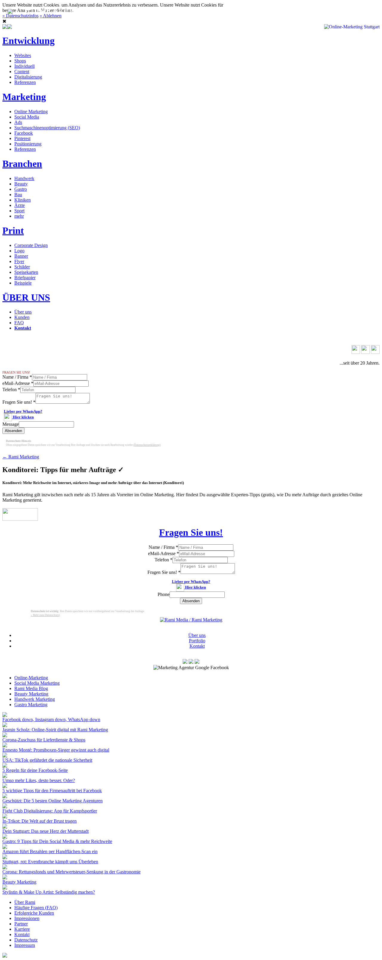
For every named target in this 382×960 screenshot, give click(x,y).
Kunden (22, 317)
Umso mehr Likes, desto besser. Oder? (38, 780)
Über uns (23, 311)
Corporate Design (31, 245)
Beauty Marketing (31, 693)
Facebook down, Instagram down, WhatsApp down (51, 719)
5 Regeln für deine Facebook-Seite (35, 770)
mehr (19, 216)
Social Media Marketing (37, 683)
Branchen (22, 163)
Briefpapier (25, 277)
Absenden (13, 430)
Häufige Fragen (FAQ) (36, 907)
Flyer (19, 261)
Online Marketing (31, 111)
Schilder (22, 266)
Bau (18, 194)
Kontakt (276, 10)
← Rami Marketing (20, 456)
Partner (21, 923)
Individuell (24, 66)
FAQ (19, 322)
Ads (18, 122)
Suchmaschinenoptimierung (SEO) (47, 127)
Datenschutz (26, 939)
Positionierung (27, 143)
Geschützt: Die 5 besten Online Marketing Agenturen (52, 800)
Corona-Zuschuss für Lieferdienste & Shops (43, 739)
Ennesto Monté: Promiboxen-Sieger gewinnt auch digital (55, 749)
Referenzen (25, 82)
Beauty (21, 183)
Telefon (11, 389)
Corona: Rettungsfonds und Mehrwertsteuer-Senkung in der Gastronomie (71, 871)
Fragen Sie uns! (19, 402)
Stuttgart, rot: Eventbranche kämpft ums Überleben (50, 861)
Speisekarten (26, 272)
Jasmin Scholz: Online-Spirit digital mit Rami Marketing (55, 729)
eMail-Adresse (17, 383)
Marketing (24, 96)
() (147, 444)
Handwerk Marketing (34, 699)
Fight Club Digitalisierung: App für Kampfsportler (49, 810)
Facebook (23, 133)
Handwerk (24, 178)
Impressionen (26, 918)
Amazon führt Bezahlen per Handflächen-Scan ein (50, 851)
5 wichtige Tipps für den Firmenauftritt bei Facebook (52, 790)
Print (13, 230)
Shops (20, 60)
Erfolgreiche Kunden (34, 913)
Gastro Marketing (30, 704)
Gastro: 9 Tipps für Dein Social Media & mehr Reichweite (57, 841)
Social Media (26, 116)
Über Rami (24, 902)
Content (21, 71)
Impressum (24, 945)
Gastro (20, 189)
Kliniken (22, 199)
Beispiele (23, 282)
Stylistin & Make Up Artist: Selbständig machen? (48, 892)
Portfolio (197, 640)
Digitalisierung (28, 76)
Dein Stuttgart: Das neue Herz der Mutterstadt (45, 831)
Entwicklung (28, 40)
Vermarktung (113, 10)
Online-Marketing (31, 677)
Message (10, 424)
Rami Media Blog (31, 688)
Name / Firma (17, 377)
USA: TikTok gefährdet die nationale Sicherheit (47, 760)
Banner (21, 256)
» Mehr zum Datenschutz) (45, 615)
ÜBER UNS (26, 297)
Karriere (22, 929)
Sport (19, 210)
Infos (240, 10)
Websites (22, 55)
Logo (19, 250)
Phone (164, 594)
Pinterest (22, 138)
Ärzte (19, 205)
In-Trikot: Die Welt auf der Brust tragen (39, 821)
